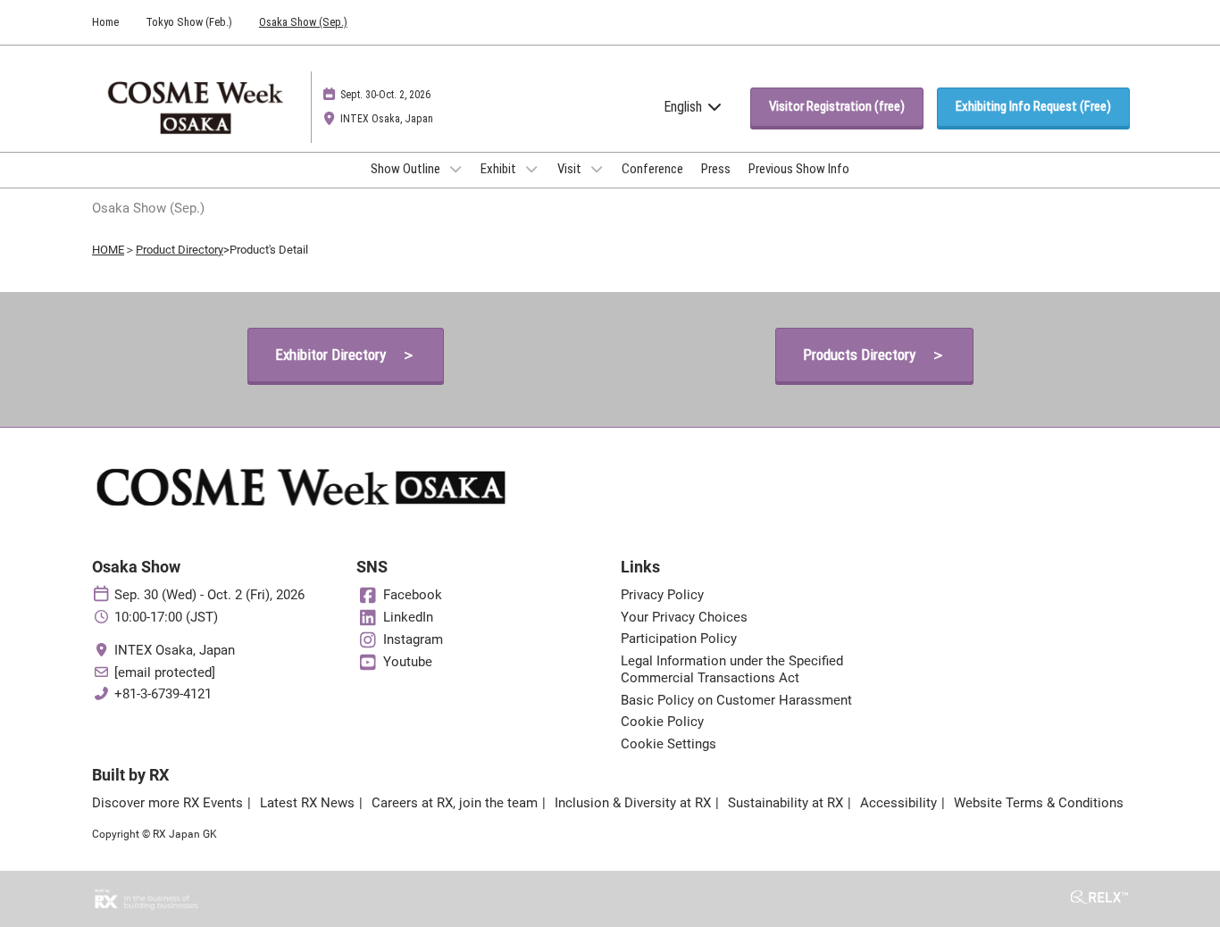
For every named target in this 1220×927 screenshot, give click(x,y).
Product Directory (179, 249)
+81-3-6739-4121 (163, 694)
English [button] (685, 106)
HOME (108, 249)
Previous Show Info (798, 169)
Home (105, 22)
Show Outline (407, 169)
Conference (652, 169)
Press (716, 169)
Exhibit (499, 169)
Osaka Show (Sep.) (303, 22)
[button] (836, 107)
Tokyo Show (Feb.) (189, 22)
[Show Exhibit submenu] (531, 169)
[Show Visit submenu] (597, 169)
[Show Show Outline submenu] (455, 169)
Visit (570, 169)
